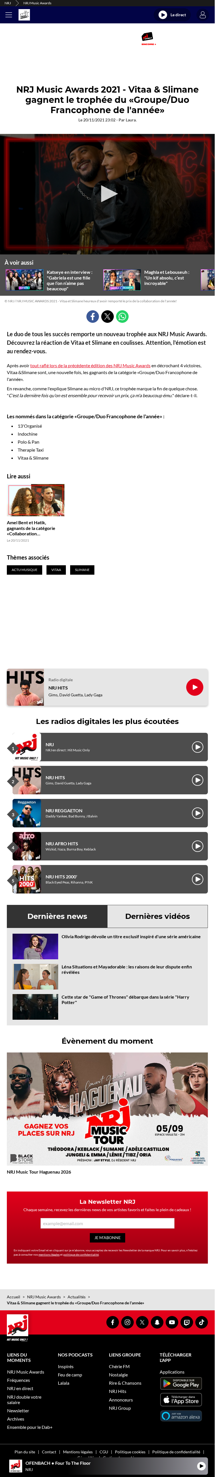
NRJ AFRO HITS (62, 843)
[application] (107, 194)
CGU (104, 1451)
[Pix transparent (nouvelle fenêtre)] (60, 38)
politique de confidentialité (81, 1254)
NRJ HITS (58, 687)
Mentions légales (78, 1451)
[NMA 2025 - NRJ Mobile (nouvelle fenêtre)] (148, 38)
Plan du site (25, 1451)
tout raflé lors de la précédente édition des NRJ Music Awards (90, 365)
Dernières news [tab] (57, 916)
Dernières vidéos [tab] (157, 916)
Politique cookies (130, 1451)
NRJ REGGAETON (64, 810)
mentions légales (49, 1254)
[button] (107, 193)
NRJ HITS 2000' (61, 876)
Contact (49, 1451)
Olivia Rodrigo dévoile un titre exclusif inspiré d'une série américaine (131, 936)
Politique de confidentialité (176, 1451)
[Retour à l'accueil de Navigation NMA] (24, 15)
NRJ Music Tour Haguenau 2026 (39, 1171)
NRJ (8, 3)
